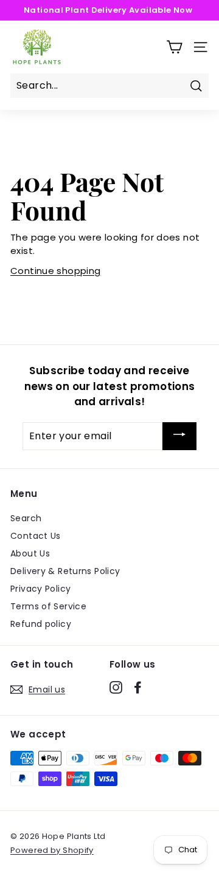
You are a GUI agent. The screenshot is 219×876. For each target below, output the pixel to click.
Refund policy (40, 624)
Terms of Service (48, 606)
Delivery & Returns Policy (65, 571)
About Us (30, 553)
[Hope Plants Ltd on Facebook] (137, 687)
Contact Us (35, 536)
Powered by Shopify (52, 850)
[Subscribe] (179, 436)
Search (25, 518)
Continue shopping (55, 270)
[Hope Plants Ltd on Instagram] (115, 687)
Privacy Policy (40, 589)
